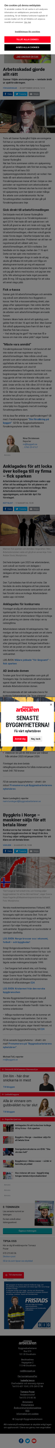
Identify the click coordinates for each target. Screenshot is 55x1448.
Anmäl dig (20, 738)
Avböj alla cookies (27, 47)
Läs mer (27, 22)
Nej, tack (35, 738)
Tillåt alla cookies (27, 39)
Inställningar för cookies (27, 32)
